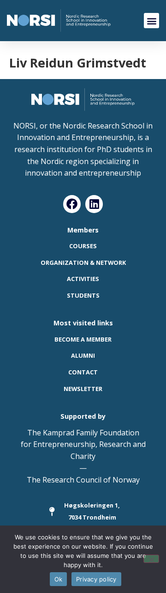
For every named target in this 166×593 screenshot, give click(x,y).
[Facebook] (72, 204)
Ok (58, 579)
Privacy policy (96, 579)
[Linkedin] (94, 204)
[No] (151, 559)
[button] (151, 20)
